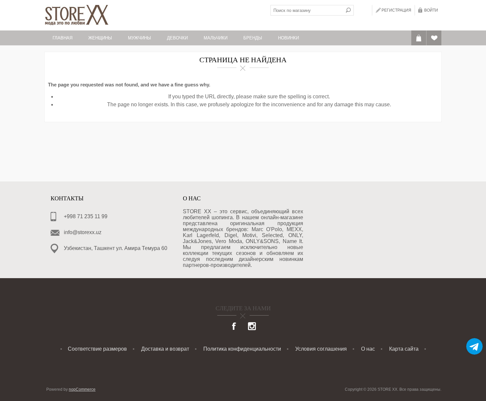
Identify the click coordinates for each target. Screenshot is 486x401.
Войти (431, 10)
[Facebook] (234, 327)
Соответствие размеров (97, 349)
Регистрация (396, 10)
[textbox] (306, 10)
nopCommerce (82, 389)
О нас (368, 349)
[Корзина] (418, 37)
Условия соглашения (321, 349)
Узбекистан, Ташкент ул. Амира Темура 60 (115, 248)
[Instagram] (252, 327)
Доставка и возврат (165, 349)
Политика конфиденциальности (242, 349)
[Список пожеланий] (433, 37)
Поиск (348, 10)
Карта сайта (404, 349)
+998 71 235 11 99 (85, 216)
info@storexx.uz (82, 232)
